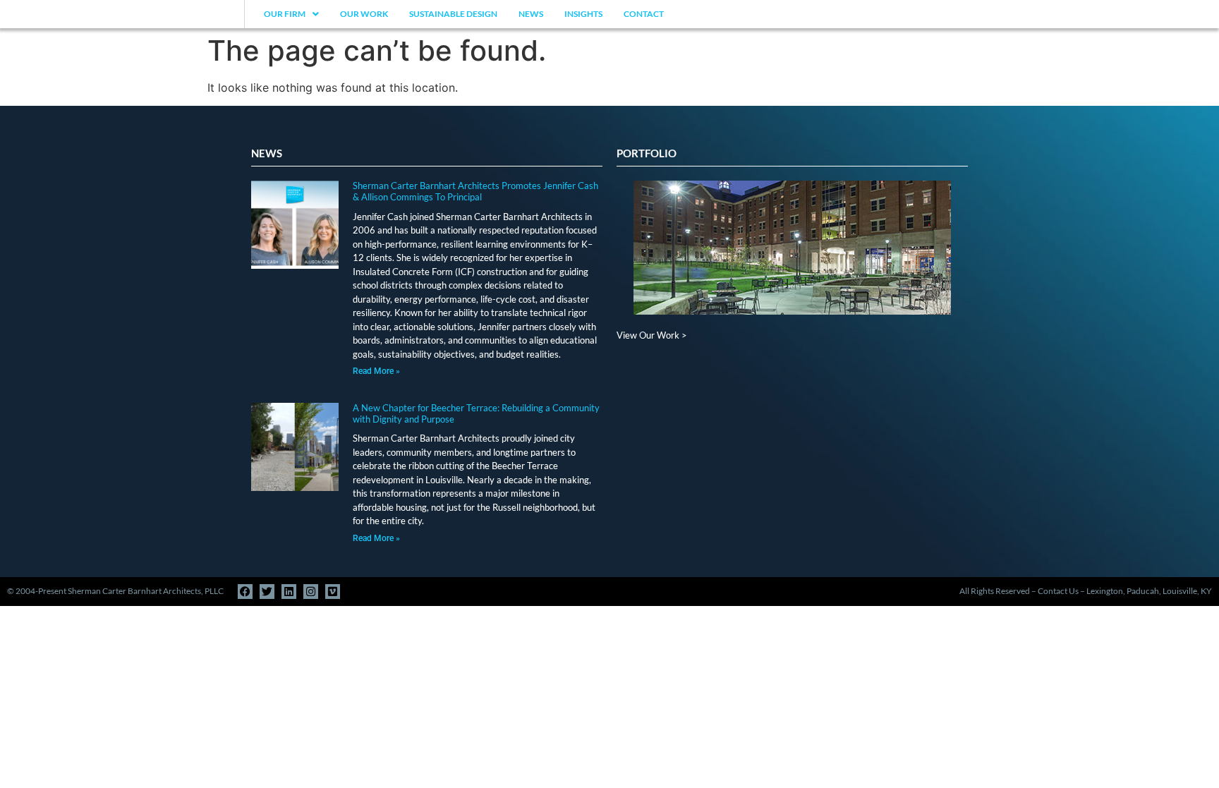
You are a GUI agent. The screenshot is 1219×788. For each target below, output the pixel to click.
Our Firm (284, 13)
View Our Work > (652, 335)
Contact (644, 13)
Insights (583, 13)
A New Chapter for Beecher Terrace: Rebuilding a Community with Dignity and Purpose (476, 413)
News (530, 13)
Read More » (376, 371)
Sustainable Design (453, 13)
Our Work (364, 13)
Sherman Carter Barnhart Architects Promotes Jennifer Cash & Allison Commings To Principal (475, 191)
